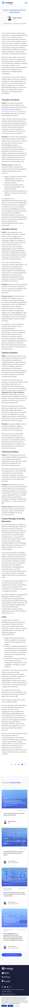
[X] (15, 764)
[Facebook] (11, 764)
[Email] (22, 764)
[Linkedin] (18, 764)
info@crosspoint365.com (8, 994)
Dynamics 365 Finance (9, 111)
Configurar (17, 1005)
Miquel (17, 495)
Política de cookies (15, 1003)
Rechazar (10, 1005)
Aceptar (4, 1005)
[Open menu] (26, 3)
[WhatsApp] (25, 764)
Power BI (21, 111)
